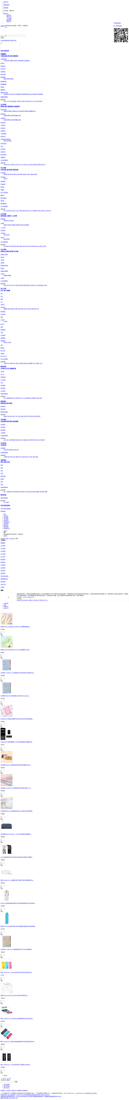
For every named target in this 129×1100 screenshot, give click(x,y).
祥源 (40, 398)
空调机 (13, 225)
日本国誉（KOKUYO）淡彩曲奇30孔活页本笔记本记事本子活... (17, 672)
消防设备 (3, 581)
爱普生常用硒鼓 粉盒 (30, 111)
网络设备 (3, 77)
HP (14, 164)
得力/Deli (49, 210)
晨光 (5, 101)
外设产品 (3, 69)
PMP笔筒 (3, 314)
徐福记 (37, 491)
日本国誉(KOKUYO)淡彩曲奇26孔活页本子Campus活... (15, 695)
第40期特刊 (7, 522)
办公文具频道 (4, 359)
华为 (40, 440)
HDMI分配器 (32, 94)
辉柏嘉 (2, 348)
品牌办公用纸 (5, 251)
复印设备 (9, 169)
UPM (37, 285)
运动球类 (3, 421)
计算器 (2, 320)
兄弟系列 (3, 128)
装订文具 (3, 350)
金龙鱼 (34, 491)
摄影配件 (3, 89)
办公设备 (3, 168)
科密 (20, 210)
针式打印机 (19, 174)
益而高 (21, 363)
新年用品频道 (4, 498)
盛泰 (25, 285)
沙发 (2, 382)
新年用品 (3, 495)
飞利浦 (18, 101)
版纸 (10, 140)
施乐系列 (3, 136)
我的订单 (6, 2)
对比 (2, 635)
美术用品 (9, 421)
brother (30, 210)
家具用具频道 (4, 393)
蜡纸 (5, 140)
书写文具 (3, 307)
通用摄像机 (4, 84)
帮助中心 (6, 13)
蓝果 (2, 327)
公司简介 (8, 1090)
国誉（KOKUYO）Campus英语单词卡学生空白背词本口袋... (16, 972)
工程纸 (2, 273)
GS (24, 398)
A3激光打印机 (33, 174)
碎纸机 (2, 187)
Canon (21, 164)
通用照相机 (4, 203)
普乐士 (2, 324)
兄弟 (24, 164)
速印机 (2, 200)
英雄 (8, 308)
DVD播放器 (17, 94)
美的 (32, 246)
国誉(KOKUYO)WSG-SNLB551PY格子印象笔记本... (14, 995)
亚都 (7, 246)
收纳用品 (3, 329)
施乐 (30, 164)
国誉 (2, 317)
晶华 (11, 416)
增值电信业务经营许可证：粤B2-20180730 (38, 1094)
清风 (34, 456)
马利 (10, 440)
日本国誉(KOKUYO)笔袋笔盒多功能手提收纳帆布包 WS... (16, 765)
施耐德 (5, 308)
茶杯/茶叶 (3, 476)
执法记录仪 (7, 234)
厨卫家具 (3, 388)
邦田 (5, 462)
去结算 (5, 535)
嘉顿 (7, 502)
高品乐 (28, 285)
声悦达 (24, 210)
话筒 (12, 94)
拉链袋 (2, 353)
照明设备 (26, 225)
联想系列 (3, 122)
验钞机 (2, 195)
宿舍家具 (3, 385)
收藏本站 (3, 26)
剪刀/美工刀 (4, 356)
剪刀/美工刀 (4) (44, 600)
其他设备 (17, 225)
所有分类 (19, 600)
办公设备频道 (4, 206)
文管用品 (3, 335)
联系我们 (3, 1090)
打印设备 (3, 169)
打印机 (11, 40)
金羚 (18, 246)
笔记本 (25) (36, 600)
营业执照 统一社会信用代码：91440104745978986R (14, 1094)
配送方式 (14, 1090)
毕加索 (12, 308)
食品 (2, 481)
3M (1, 301)
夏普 (13, 246)
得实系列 (3, 152)
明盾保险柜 (9, 398)
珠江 (22, 398)
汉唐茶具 (8, 491)
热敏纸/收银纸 (4, 271)
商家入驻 (6, 525)
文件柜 (3, 368)
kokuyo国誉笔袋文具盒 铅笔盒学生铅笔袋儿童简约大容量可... (17, 857)
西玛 (22, 285)
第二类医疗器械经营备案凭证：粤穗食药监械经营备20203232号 (44, 1096)
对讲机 (2, 237)
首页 (5, 514)
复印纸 (11, 251)
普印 (27, 210)
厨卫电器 (3, 230)
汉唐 (2, 473)
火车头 (21, 440)
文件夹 (14, 40)
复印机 (5, 178)
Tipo (25, 491)
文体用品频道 (4, 435)
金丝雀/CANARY (43, 285)
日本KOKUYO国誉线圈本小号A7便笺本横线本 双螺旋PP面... (17, 742)
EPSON (17, 164)
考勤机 (2, 189)
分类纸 (2, 278)
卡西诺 (5, 456)
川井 (10, 246)
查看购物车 (7, 4)
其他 (16, 398)
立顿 (20, 491)
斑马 (35, 308)
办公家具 (3, 391)
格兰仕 (41, 246)
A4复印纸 (3, 40)
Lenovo (27, 164)
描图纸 (5, 275)
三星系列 (3, 125)
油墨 (7, 140)
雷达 (26, 456)
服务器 (11, 78)
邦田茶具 (16, 491)
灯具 (8, 220)
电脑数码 (3, 54)
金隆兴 (5, 416)
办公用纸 (3, 249)
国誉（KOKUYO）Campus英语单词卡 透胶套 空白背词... (15, 1064)
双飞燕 (11, 101)
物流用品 (3, 403)
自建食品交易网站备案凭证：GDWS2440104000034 (14, 1096)
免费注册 (25, 25)
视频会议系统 (4, 92)
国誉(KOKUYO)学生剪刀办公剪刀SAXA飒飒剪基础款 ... (15, 626)
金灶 (31, 456)
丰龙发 (5, 321)
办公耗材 (3, 104)
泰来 (32, 440)
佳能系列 (17, 106)
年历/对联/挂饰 (5, 505)
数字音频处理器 (24, 94)
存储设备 (3, 71)
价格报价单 (7, 528)
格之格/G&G (42, 164)
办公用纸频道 (4, 281)
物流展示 (3, 401)
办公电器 (3, 214)
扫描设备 (3, 184)
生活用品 (3, 443)
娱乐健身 (15, 421)
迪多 (22, 416)
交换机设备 (27, 60)
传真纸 (2, 262)
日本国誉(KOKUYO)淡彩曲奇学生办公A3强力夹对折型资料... (17, 811)
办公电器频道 (4, 242)
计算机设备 (4, 56)
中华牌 (16, 308)
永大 (14, 416)
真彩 (32, 308)
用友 (19, 285)
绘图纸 (9, 275)
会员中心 (6, 515)
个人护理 (14, 216)
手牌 (2, 332)
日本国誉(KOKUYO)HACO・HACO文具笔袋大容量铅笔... (16, 834)
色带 (2, 146)
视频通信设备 (4, 579)
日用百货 (3, 445)
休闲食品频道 (4, 487)
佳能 (12, 164)
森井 (21, 246)
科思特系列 (4, 143)
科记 (19, 416)
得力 (31, 101)
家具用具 (3, 366)
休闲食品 (3, 460)
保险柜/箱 (13, 368)
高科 (28, 101)
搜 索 (2, 37)
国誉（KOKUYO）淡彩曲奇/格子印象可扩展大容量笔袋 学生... (17, 880)
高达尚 (38, 416)
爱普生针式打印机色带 (18, 111)
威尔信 (29, 398)
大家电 (9, 216)
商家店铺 (6, 526)
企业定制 (6, 523)
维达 (11, 456)
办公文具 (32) (25, 600)
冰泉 (23, 491)
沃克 (24, 308)
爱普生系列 (4, 106)
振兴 (8, 456)
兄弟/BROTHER (36, 210)
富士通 (36, 164)
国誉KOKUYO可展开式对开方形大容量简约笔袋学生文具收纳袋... (18, 926)
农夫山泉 (29, 491)
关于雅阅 (6, 519)
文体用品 (3, 419)
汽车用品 (3, 233)
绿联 (44, 246)
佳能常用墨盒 (7, 119)
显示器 (10, 56)
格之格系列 (4, 154)
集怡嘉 (14, 101)
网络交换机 (7, 78)
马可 (34, 363)
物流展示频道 (4, 412)
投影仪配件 (4, 198)
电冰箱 (9, 225)
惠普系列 (11, 106)
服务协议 (25, 1090)
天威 (33, 164)
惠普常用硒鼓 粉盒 (16, 115)
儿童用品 (3, 432)
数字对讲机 (7, 239)
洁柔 (23, 456)
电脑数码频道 (4, 97)
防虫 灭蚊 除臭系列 (9, 449)
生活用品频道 (4, 452)
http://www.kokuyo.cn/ (28, 597)
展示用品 (9, 403)
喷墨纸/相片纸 (4, 265)
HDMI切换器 (39, 94)
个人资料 (9, 18)
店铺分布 (6, 520)
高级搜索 (6, 7)
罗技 (38, 101)
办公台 (7, 368)
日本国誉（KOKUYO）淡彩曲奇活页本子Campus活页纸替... (16, 949)
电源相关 (15, 56)
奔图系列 (3, 157)
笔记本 (5, 342)
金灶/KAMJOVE (26, 246)
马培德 (2, 304)
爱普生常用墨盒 (8, 111)
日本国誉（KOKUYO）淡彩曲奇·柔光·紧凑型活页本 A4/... (16, 788)
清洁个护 (16, 449)
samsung (8, 164)
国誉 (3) (31, 600)
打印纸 (16, 251)
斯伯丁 (43, 440)
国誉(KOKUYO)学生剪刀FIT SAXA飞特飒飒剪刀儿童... (15, 649)
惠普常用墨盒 (7, 115)
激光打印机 (13, 174)
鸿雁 (46, 491)
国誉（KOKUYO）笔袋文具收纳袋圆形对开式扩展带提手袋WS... (18, 1041)
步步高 (22, 101)
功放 (10, 94)
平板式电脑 (20, 60)
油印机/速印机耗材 (5, 139)
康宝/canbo (36, 246)
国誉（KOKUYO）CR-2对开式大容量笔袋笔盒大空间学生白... (17, 1018)
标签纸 (2, 268)
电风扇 (5, 220)
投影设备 (15, 169)
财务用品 (3, 311)
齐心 (5, 210)
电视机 (5, 225)
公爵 (19, 308)
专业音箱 (6, 94)
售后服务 (6, 517)
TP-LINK (35, 101)
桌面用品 (3, 338)
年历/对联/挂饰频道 (6, 508)
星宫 (17, 285)
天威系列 (3, 131)
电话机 (7, 40)
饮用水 (2, 479)
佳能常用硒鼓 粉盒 (16, 119)
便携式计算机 (13, 60)
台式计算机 (7, 60)
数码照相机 (4, 81)
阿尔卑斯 (42, 491)
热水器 (12, 220)
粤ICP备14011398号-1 (91, 1093)
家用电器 (3, 216)
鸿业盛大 (34, 398)
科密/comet (43, 210)
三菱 (27, 308)
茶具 (2, 462)
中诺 (25, 101)
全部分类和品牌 (5, 50)
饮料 (2, 484)
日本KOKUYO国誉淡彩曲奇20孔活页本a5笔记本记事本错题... (17, 718)
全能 (26, 398)
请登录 (14, 25)
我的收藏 (9, 20)
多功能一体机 (26, 174)
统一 (5, 491)
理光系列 (3, 149)
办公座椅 (3, 380)
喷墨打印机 (7, 174)
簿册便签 (3, 340)
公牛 (7, 101)
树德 (8, 290)
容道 (29, 440)
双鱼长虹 (25, 440)
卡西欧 (37, 363)
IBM (41, 101)
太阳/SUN (32, 285)
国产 (19, 398)
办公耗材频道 (4, 160)
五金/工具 (3, 584)
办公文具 (3, 288)
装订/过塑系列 (4, 192)
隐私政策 (19, 1090)
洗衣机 (22, 225)
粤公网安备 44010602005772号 (10, 1098)
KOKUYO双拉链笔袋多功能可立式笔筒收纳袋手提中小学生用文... (18, 903)
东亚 (22, 308)
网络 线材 (3, 74)
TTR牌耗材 (3, 133)
